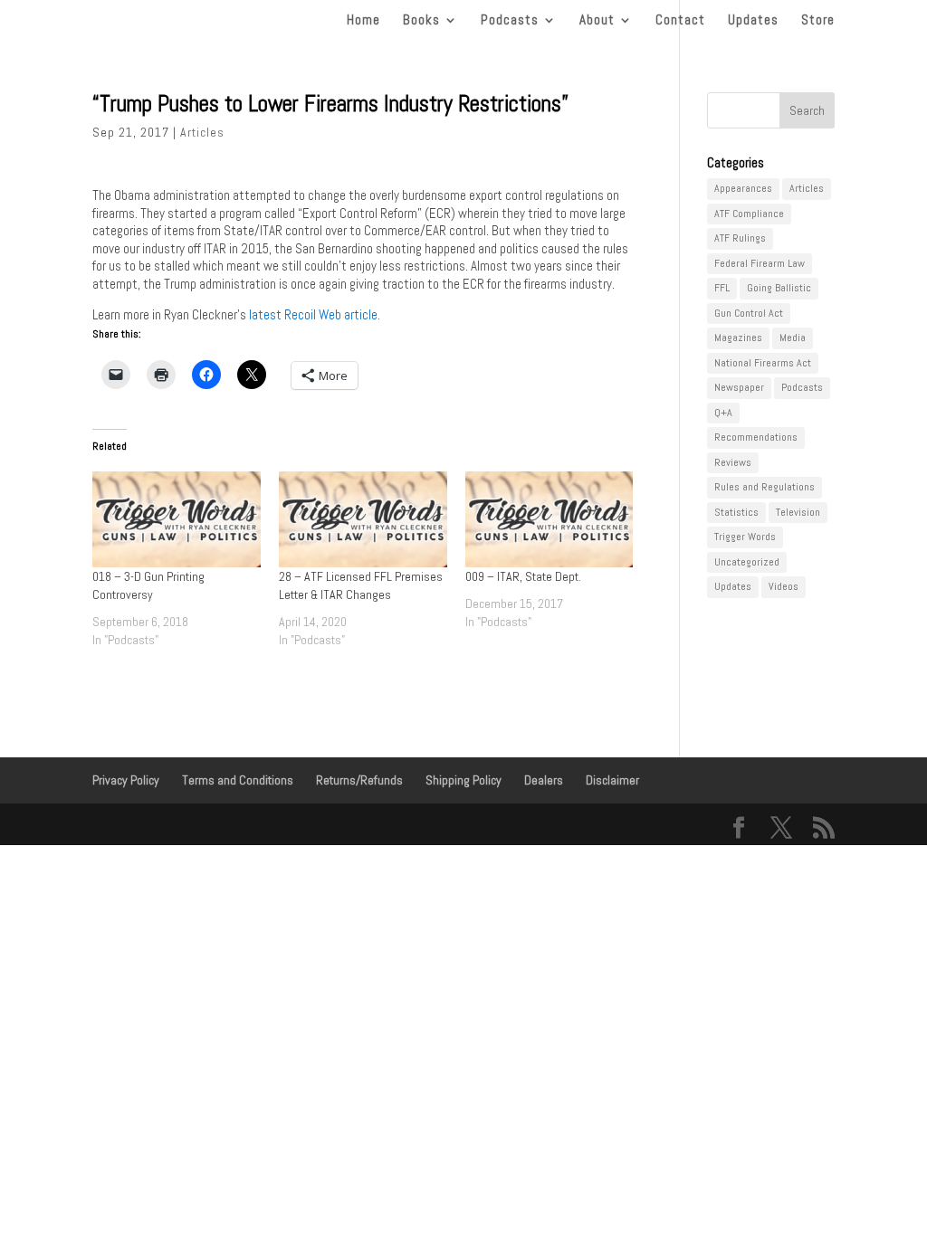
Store (818, 21)
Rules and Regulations (764, 487)
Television (798, 512)
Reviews (732, 462)
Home (363, 21)
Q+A (723, 412)
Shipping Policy (463, 780)
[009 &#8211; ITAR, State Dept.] (549, 519)
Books (421, 21)
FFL (722, 287)
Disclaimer (612, 780)
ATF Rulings (740, 238)
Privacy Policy (125, 780)
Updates (753, 21)
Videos (783, 586)
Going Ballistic (779, 287)
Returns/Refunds (359, 780)
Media (792, 337)
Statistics (736, 512)
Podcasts (510, 21)
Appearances (743, 188)
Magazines (738, 337)
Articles (202, 132)
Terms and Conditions (237, 780)
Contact (680, 21)
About (597, 21)
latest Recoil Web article (313, 314)
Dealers (543, 780)
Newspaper (739, 387)
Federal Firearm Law (759, 263)
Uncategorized (746, 562)
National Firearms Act (762, 363)
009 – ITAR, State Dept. (523, 576)
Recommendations (756, 437)
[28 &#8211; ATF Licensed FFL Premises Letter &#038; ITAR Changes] (363, 519)
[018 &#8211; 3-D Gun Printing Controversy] (176, 519)
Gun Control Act (748, 313)
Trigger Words (745, 536)
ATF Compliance (749, 213)
